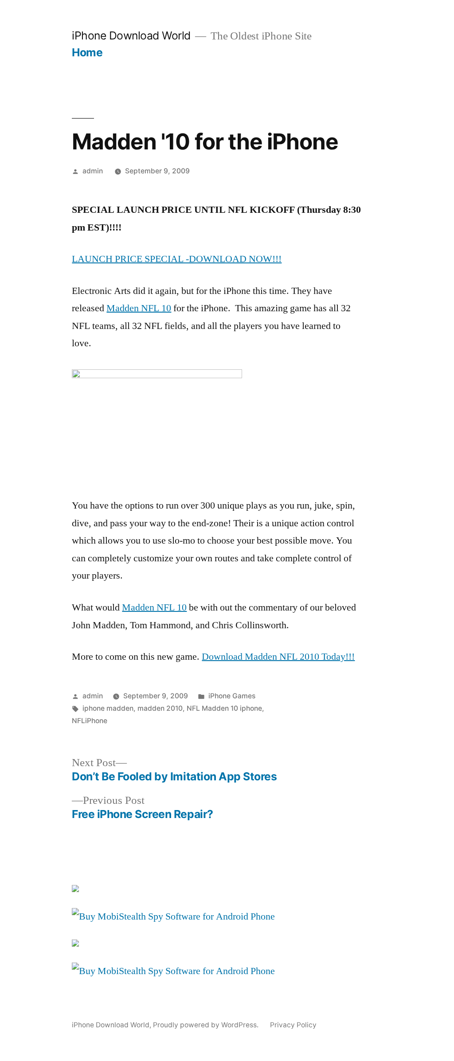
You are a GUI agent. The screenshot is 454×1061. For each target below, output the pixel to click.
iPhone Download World (131, 35)
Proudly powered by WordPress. (206, 1025)
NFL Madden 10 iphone (224, 708)
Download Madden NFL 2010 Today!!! (278, 656)
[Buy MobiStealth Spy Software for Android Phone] (173, 916)
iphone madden (107, 708)
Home (87, 52)
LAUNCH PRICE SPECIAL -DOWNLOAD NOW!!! (177, 259)
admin (92, 171)
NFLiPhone (89, 720)
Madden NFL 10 (138, 308)
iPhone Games (231, 696)
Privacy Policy (293, 1025)
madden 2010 (160, 708)
